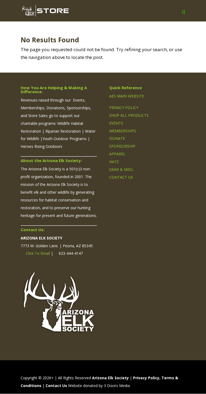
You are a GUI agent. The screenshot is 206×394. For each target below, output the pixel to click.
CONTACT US (121, 177)
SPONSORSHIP (122, 146)
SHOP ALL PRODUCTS (129, 115)
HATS (114, 161)
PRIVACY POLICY (123, 107)
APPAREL (117, 153)
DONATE (117, 138)
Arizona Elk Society (110, 377)
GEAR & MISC (121, 169)
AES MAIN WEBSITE (126, 96)
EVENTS (116, 123)
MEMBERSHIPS (122, 130)
